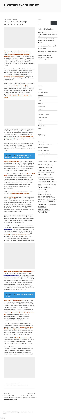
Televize (48, 194)
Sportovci (40, 95)
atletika (39, 161)
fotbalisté (55, 161)
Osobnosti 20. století (12, 383)
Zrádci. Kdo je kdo (42, 142)
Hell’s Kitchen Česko (42, 164)
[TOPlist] (2, 418)
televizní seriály (45, 197)
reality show (51, 182)
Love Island (52, 172)
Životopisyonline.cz (21, 5)
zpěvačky (46, 202)
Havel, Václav (9, 311)
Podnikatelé (47, 179)
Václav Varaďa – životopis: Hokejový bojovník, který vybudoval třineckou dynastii (46, 40)
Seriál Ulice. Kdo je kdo (43, 150)
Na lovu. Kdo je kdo (42, 156)
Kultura (47, 172)
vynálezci (44, 199)
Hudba (39, 111)
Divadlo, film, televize (43, 92)
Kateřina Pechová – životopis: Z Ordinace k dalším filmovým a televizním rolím (47, 34)
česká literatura (42, 206)
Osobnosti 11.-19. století (43, 114)
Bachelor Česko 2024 (43, 147)
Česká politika (41, 106)
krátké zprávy (41, 172)
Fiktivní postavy (41, 125)
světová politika (43, 192)
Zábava (40, 123)
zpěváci (52, 202)
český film (43, 212)
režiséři (39, 184)
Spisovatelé (41, 98)
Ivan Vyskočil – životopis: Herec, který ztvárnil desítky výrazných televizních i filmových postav (47, 46)
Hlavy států (40, 109)
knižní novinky (49, 170)
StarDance (49, 187)
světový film (42, 194)
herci (49, 164)
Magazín (40, 89)
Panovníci (40, 103)
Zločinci (40, 120)
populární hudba (42, 181)
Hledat (39, 19)
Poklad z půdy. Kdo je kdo (44, 153)
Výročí (39, 128)
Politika (52, 179)
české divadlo (44, 209)
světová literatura (43, 189)
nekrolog (49, 175)
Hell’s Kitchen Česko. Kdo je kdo (45, 144)
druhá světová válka (46, 161)
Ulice (53, 197)
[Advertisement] (19, 37)
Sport (39, 100)
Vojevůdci (40, 199)
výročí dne (50, 199)
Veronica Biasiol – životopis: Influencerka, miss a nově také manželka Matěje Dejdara (45, 57)
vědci (55, 199)
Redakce (14, 19)
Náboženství (10, 385)
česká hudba (53, 204)
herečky (41, 167)
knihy (44, 170)
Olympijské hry (41, 177)
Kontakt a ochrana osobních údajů (11, 412)
